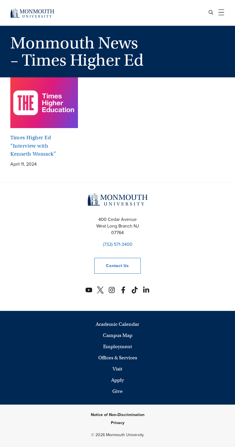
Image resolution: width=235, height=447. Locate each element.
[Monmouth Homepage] (32, 12)
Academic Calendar (117, 324)
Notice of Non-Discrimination (117, 415)
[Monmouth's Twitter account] (100, 290)
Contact (111, 266)
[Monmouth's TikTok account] (134, 290)
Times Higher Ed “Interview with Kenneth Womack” (33, 145)
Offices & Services (117, 358)
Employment (117, 347)
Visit (117, 369)
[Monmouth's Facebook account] (123, 290)
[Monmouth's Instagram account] (111, 290)
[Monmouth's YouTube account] (88, 290)
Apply (117, 380)
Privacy (117, 423)
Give (117, 391)
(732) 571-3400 (117, 244)
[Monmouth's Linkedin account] (146, 290)
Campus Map (117, 335)
